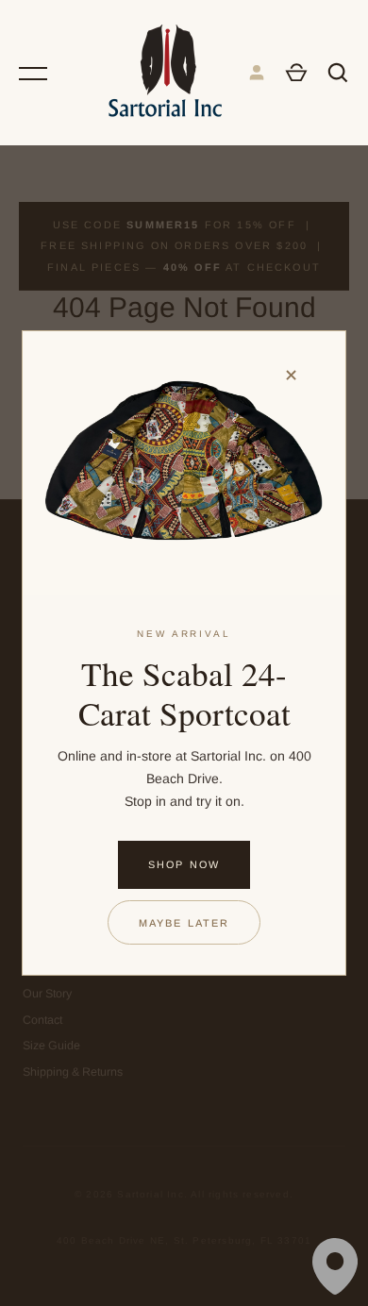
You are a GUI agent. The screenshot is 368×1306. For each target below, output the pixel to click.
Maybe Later (184, 923)
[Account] (256, 72)
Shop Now (184, 864)
